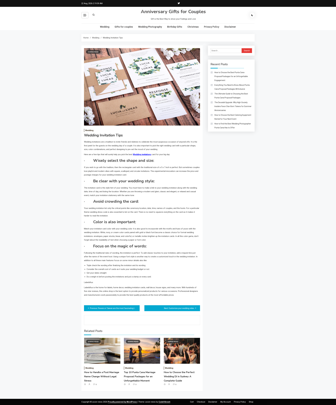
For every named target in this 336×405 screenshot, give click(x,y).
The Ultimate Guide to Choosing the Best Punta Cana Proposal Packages (231, 96)
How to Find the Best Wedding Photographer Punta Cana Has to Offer (232, 126)
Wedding (104, 26)
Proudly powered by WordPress (122, 402)
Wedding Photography (150, 26)
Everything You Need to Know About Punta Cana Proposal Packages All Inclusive (232, 87)
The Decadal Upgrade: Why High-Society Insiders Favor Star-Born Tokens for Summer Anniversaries (232, 106)
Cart (192, 402)
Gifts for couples (124, 26)
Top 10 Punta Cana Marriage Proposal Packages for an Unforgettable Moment (139, 376)
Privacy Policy (211, 26)
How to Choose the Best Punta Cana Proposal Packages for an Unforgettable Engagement (231, 76)
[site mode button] (252, 15)
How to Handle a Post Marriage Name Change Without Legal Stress (101, 376)
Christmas (193, 26)
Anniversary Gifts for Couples (173, 11)
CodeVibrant (164, 402)
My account (225, 402)
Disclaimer (230, 26)
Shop (251, 402)
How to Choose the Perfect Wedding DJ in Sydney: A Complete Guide (179, 376)
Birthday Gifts (174, 26)
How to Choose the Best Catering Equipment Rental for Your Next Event (232, 117)
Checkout (201, 402)
